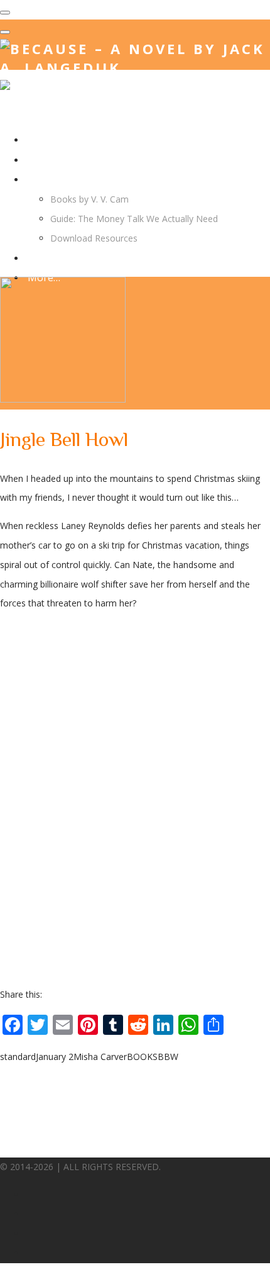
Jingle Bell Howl (64, 439)
